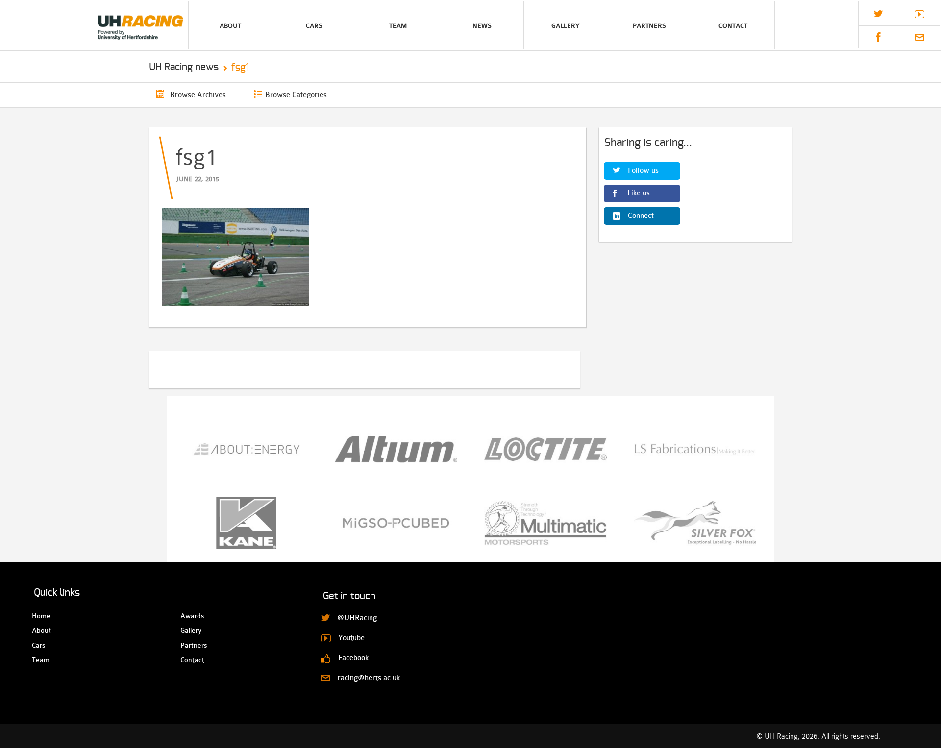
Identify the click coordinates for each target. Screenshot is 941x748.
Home (40, 616)
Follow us (643, 171)
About (230, 25)
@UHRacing (878, 13)
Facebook (878, 37)
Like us (638, 193)
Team (398, 25)
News (482, 25)
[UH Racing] (94, 25)
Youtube (919, 14)
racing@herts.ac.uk (919, 37)
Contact (732, 25)
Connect (641, 216)
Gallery (565, 25)
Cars (314, 25)
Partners (649, 25)
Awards (189, 616)
